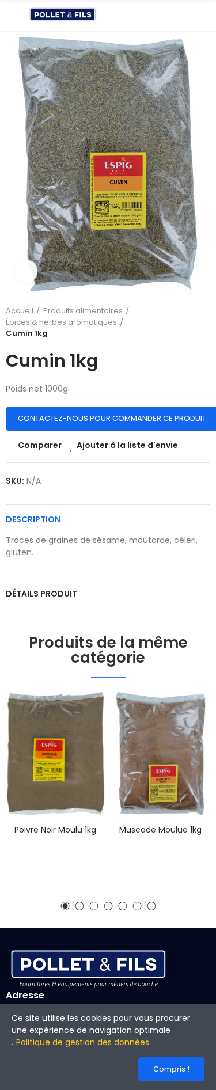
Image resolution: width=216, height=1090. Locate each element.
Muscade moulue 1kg (160, 829)
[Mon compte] (204, 15)
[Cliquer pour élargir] (25, 271)
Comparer (40, 445)
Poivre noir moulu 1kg (55, 829)
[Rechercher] (184, 16)
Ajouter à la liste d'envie (127, 445)
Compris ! (171, 1069)
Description (33, 519)
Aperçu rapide (76, 758)
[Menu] (11, 15)
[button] (64, 906)
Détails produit (41, 593)
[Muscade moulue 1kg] (161, 753)
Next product (201, 322)
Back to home (187, 322)
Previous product (172, 322)
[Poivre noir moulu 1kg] (55, 753)
